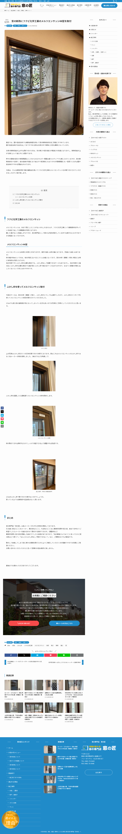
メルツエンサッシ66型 (25, 197)
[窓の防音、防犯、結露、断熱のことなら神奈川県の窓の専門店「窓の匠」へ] (18, 5)
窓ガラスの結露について (17, 761)
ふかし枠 (19, 645)
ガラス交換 (95, 41)
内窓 (47, 645)
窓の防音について (15, 757)
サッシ (93, 45)
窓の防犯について (15, 769)
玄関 (93, 55)
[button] (11, 655)
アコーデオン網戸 (95, 222)
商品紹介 (11, 773)
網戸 (93, 59)
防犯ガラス (93, 194)
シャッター (94, 33)
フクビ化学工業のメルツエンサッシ (27, 194)
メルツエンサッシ (39, 645)
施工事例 (9, 25)
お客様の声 (94, 26)
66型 (13, 645)
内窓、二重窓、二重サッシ (20, 25)
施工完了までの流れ (16, 777)
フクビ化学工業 (28, 645)
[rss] (113, 1)
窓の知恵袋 (94, 66)
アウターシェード (95, 230)
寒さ (52, 645)
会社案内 (11, 815)
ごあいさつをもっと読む (103, 125)
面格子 (92, 219)
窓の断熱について (15, 765)
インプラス (93, 149)
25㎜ (8, 645)
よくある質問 (14, 824)
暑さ (62, 645)
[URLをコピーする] (77, 655)
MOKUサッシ (94, 153)
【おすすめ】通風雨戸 (97, 211)
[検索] (116, 1)
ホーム (10, 748)
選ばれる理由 (13, 782)
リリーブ (93, 226)
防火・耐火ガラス (95, 198)
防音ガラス (93, 190)
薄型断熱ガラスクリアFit (98, 182)
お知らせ (93, 29)
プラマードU (94, 145)
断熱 (57, 645)
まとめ (17, 203)
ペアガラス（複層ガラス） (98, 186)
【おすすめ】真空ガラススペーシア (101, 178)
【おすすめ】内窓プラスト (98, 138)
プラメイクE (94, 161)
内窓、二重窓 (14, 791)
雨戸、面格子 (95, 63)
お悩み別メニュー (14, 752)
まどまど (93, 142)
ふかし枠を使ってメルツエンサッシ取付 (29, 200)
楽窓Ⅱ (92, 165)
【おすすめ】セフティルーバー (99, 215)
